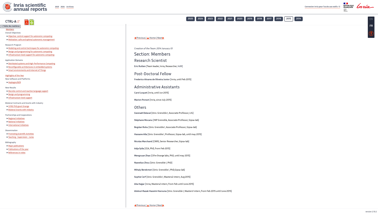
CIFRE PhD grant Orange (18, 106)
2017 (269, 19)
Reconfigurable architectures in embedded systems (30, 67)
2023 (210, 19)
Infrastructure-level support (20, 98)
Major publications (16, 146)
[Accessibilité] (371, 34)
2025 (57, 7)
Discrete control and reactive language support (28, 91)
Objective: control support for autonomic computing (30, 36)
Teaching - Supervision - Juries (21, 137)
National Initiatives (16, 122)
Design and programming (19, 94)
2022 (220, 19)
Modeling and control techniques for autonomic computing (33, 48)
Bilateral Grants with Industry (21, 110)
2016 (278, 19)
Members (10, 29)
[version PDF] (27, 22)
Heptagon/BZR (14, 82)
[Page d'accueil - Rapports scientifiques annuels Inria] (27, 7)
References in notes (16, 153)
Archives (70, 7)
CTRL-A (10, 21)
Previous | (141, 38)
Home (152, 38)
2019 (249, 19)
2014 (298, 19)
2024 (63, 7)
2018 (259, 19)
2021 (230, 19)
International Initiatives (18, 125)
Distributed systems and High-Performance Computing (31, 64)
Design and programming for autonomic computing (30, 52)
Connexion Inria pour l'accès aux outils (321, 7)
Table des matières (12, 26)
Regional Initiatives (16, 119)
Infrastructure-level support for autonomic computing (31, 55)
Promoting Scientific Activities (21, 134)
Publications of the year (18, 149)
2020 (239, 19)
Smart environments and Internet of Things (27, 70)
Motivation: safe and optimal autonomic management (31, 40)
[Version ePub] (32, 22)
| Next (159, 38)
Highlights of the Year (14, 76)
